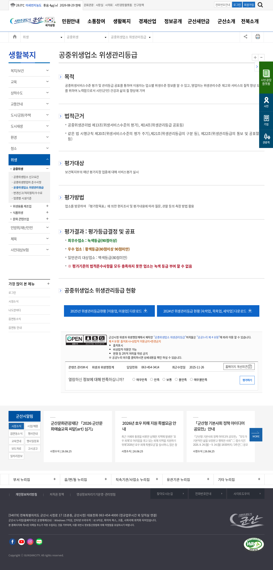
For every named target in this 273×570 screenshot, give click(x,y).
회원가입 (249, 5)
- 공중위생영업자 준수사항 (26, 182)
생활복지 (122, 21)
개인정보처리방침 (26, 494)
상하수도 (18, 94)
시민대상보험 (21, 251)
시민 (266, 106)
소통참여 (96, 21)
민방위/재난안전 (23, 229)
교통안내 (18, 105)
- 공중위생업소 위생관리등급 (28, 187)
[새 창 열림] (85, 339)
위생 (26, 37)
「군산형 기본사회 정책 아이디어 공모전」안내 (219, 426)
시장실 (99, 5)
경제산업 (147, 21)
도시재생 (18, 127)
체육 (15, 240)
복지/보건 (18, 72)
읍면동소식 (15, 319)
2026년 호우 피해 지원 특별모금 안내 (149, 426)
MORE (256, 436)
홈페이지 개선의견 (236, 366)
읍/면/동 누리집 (75, 479)
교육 (15, 83)
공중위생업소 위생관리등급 (128, 37)
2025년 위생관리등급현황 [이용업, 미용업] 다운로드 (106, 311)
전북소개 (249, 21)
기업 (266, 124)
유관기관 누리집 (178, 479)
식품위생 (18, 212)
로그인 (237, 5)
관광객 (266, 142)
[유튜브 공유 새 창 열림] (21, 542)
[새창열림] (50, 22)
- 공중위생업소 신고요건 (25, 177)
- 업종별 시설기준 (21, 198)
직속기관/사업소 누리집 (133, 479)
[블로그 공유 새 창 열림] (39, 542)
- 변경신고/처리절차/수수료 (27, 193)
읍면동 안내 (15, 327)
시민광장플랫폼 (123, 5)
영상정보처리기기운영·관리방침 (96, 494)
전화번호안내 (222, 5)
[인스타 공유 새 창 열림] (30, 542)
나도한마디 (15, 310)
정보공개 (173, 21)
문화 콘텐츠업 (21, 219)
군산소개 (226, 21)
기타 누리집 (226, 479)
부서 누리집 (21, 479)
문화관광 (89, 5)
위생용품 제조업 (22, 206)
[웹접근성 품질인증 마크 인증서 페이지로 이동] (253, 545)
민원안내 (70, 21)
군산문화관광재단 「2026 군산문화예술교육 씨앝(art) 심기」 (76, 426)
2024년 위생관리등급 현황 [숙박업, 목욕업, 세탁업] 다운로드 (205, 311)
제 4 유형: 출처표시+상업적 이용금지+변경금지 (135, 341)
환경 (15, 139)
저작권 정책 (57, 494)
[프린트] (258, 37)
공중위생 (72, 37)
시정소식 (13, 301)
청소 (15, 150)
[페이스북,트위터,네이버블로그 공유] (246, 37)
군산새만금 (199, 21)
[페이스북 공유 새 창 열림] (12, 542)
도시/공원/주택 (22, 116)
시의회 (109, 5)
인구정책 (139, 5)
